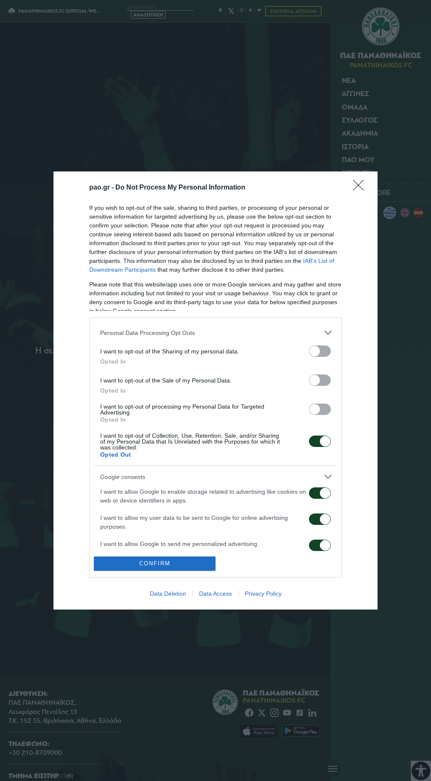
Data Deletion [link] (168, 593)
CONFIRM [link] (154, 563)
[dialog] (215, 390)
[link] (361, 188)
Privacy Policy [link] (263, 593)
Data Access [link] (215, 593)
